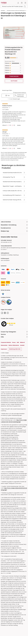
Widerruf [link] (22, 342)
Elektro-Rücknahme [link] (14, 345)
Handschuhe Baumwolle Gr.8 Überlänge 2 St (16, 10)
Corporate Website (6, 342)
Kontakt (22, 345)
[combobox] (14, 6)
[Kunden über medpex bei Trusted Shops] (9, 324)
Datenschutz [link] (4, 345)
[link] (3, 302)
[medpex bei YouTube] (8, 313)
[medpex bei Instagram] (5, 313)
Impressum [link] (4, 349)
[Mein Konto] (18, 3)
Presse (14, 342)
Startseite (3, 10)
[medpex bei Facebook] (2, 313)
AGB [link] (18, 342)
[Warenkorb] (22, 3)
